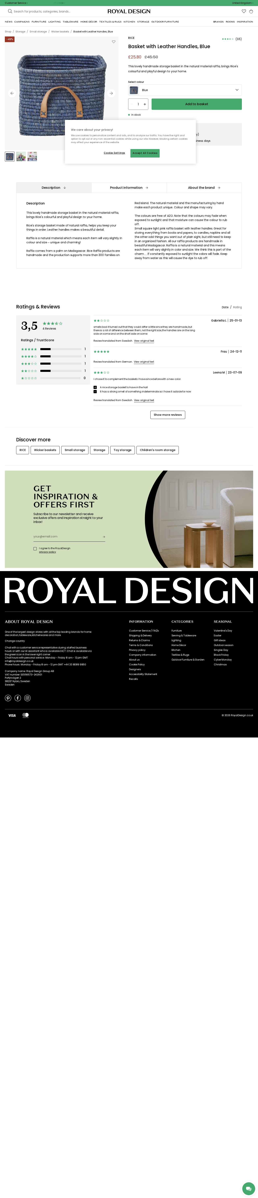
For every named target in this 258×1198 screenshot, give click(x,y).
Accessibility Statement (143, 674)
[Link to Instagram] (27, 698)
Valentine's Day (223, 631)
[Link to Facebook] (18, 698)
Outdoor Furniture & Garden (188, 660)
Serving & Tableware (184, 635)
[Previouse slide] (12, 93)
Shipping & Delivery (140, 635)
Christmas (220, 664)
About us (134, 660)
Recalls (133, 679)
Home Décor (179, 645)
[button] (242, 3)
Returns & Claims (139, 640)
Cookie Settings (114, 153)
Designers (135, 669)
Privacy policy (137, 650)
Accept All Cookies (145, 153)
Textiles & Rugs (180, 655)
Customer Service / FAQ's (144, 631)
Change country (15, 641)
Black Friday (221, 655)
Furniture (177, 631)
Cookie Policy (137, 664)
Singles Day (221, 650)
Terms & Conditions (141, 645)
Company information (142, 655)
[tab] (53, 187)
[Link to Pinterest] (8, 698)
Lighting (176, 640)
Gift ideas (219, 640)
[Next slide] (111, 93)
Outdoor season (223, 645)
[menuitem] (8, 21)
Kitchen (176, 650)
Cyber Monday (223, 660)
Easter (217, 635)
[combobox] (242, 3)
